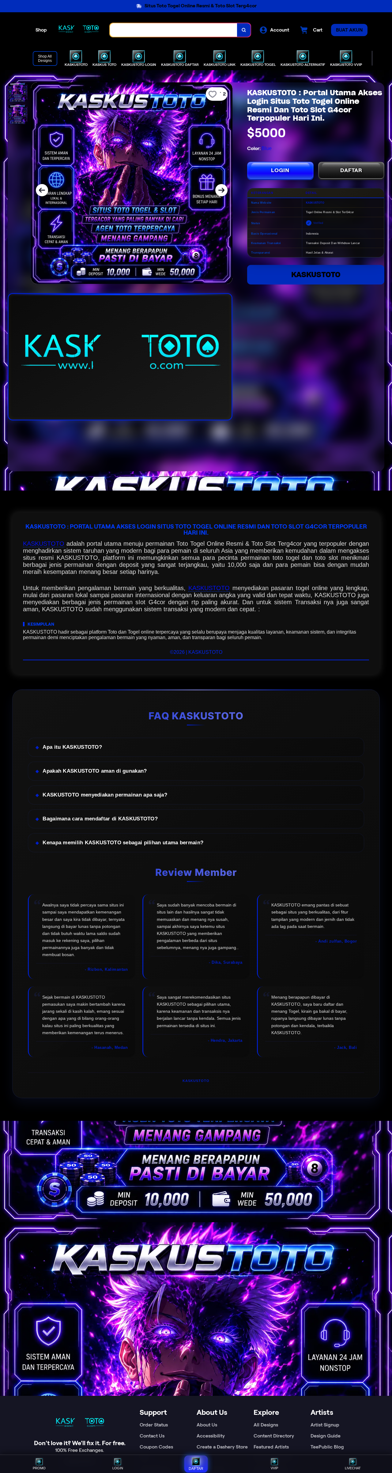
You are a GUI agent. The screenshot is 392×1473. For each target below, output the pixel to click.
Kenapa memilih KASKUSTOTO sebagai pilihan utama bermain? (123, 843)
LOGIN (280, 170)
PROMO (39, 1468)
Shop (41, 29)
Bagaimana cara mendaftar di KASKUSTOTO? (100, 819)
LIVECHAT (353, 1468)
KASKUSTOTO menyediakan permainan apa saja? (105, 795)
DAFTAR (351, 170)
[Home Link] (78, 30)
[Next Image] (221, 190)
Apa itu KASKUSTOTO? (72, 747)
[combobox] (173, 30)
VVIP (274, 1468)
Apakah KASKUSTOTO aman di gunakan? (95, 771)
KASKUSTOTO (316, 274)
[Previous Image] (42, 190)
